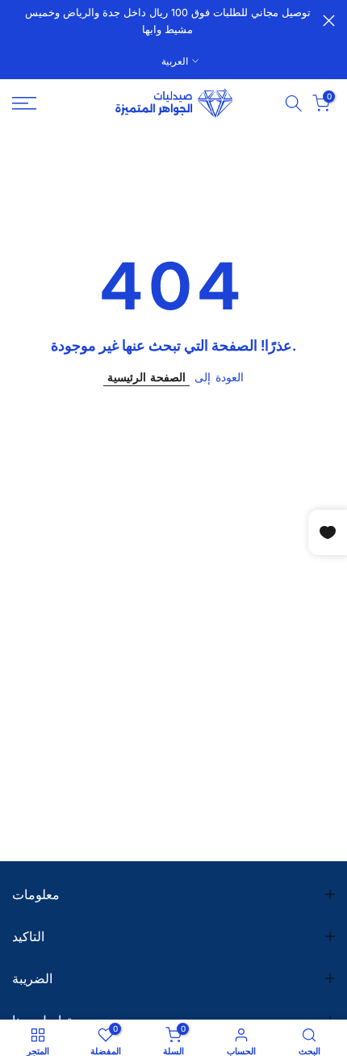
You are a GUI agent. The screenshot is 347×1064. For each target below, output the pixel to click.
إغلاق (329, 21)
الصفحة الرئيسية (146, 377)
